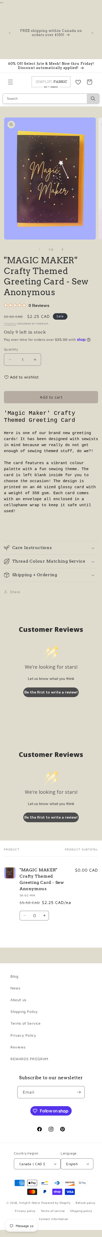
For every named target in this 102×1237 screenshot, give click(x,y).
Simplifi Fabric (29, 1202)
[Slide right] (62, 249)
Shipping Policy (24, 1011)
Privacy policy (25, 1210)
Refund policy (85, 1202)
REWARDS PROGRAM (29, 1059)
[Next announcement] (92, 33)
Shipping (10, 323)
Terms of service (53, 1210)
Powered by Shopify (56, 1202)
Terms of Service (25, 1023)
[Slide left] (39, 249)
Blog (14, 976)
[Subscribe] (78, 1092)
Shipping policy (81, 1210)
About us (18, 999)
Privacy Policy (23, 1035)
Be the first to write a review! (51, 692)
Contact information (53, 1219)
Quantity (11, 349)
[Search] (93, 98)
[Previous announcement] (9, 33)
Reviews (17, 1047)
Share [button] (15, 592)
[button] (10, 82)
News (15, 988)
